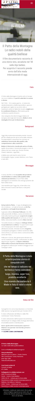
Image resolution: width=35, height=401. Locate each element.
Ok (17, 398)
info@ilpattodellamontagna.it (15, 349)
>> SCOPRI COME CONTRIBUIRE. (12, 331)
